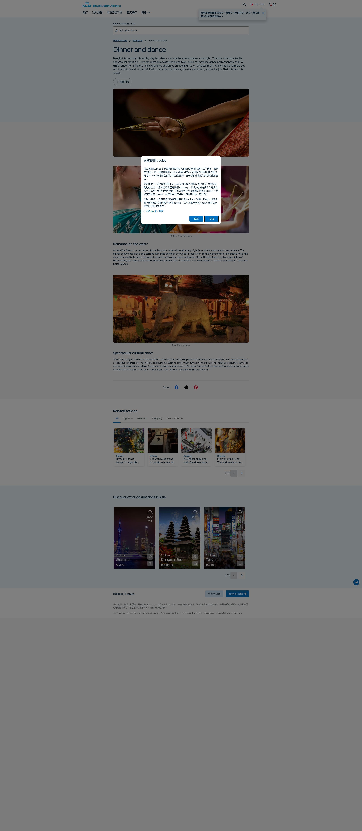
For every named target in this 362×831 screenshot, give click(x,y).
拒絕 (196, 218)
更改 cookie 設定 (154, 211)
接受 (211, 218)
